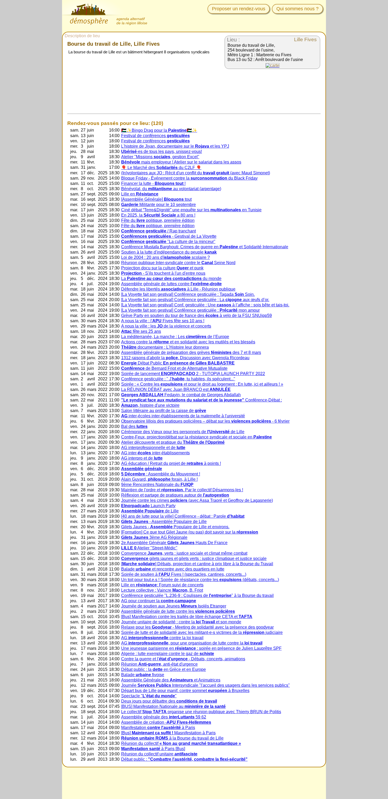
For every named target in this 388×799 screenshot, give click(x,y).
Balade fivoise (142, 674)
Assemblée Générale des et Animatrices (170, 680)
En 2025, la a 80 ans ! (158, 215)
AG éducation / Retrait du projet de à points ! (171, 463)
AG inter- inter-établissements (155, 453)
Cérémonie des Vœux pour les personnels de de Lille (182, 431)
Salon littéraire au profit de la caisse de (163, 410)
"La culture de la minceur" (168, 241)
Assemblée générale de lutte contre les (178, 611)
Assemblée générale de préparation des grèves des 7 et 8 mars (191, 352)
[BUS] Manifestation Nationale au (173, 706)
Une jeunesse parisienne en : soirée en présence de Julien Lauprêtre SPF (201, 648)
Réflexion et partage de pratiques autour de (175, 495)
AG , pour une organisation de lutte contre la (191, 643)
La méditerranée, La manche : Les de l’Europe (175, 336)
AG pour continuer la (158, 601)
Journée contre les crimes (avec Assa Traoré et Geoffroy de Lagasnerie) (197, 500)
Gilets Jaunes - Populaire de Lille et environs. (175, 527)
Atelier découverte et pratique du (173, 442)
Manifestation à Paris (158, 727)
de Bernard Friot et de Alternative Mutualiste (174, 368)
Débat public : (184, 759)
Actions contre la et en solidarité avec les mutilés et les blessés (188, 342)
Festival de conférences (155, 135)
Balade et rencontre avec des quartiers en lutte (172, 569)
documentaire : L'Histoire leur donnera (165, 347)
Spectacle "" (149, 696)
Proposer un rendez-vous (238, 8)
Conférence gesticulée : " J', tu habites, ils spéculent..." (178, 379)
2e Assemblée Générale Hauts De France (174, 542)
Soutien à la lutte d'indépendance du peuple (169, 252)
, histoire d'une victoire (150, 405)
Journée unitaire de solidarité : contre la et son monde (181, 622)
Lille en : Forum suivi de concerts (162, 585)
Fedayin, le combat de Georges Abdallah (181, 395)
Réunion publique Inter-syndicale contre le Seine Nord (178, 262)
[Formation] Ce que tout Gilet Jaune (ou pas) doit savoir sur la (189, 532)
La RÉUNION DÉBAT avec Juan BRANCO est (176, 389)
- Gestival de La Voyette (168, 236)
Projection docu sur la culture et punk (162, 268)
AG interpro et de (142, 458)
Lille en (139, 194)
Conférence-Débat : (201, 400)
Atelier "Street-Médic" (149, 548)
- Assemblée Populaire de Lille (164, 521)
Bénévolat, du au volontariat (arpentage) (171, 188)
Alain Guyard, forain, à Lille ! (159, 479)
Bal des (134, 426)
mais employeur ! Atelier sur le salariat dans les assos (181, 162)
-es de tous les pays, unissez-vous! (161, 151)
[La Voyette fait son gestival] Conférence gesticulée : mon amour (190, 310)
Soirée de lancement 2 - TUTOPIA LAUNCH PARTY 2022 (193, 373)
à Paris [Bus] (153, 748)
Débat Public (178, 363)
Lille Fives (305, 39)
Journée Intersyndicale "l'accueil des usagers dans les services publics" (205, 685)
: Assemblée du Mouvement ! (160, 474)
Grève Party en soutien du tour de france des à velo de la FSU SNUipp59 (196, 315)
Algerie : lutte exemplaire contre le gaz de (167, 653)
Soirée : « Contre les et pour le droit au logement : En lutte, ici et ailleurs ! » (202, 384)
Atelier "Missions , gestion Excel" (160, 157)
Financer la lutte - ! (153, 183)
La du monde (171, 278)
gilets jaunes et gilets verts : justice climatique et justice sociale (194, 558)
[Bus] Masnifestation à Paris (168, 733)
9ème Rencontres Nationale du (157, 484)
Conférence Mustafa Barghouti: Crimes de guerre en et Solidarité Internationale (204, 247)
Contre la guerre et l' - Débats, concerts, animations (183, 659)
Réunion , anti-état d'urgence (159, 664)
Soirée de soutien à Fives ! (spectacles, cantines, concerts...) (183, 574)
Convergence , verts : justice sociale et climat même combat (184, 553)
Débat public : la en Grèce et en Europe (163, 669)
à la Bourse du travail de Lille (172, 738)
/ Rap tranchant (158, 231)
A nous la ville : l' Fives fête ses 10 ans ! (162, 321)
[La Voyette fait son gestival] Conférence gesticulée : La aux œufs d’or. (195, 299)
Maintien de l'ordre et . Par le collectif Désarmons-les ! (182, 490)
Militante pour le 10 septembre (158, 204)
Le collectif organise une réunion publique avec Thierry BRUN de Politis (201, 711)
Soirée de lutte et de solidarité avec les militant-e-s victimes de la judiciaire (202, 632)
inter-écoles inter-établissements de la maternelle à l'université (183, 416)
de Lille (150, 511)
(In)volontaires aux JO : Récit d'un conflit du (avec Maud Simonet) (195, 173)
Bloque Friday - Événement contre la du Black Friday (189, 178)
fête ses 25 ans (141, 331)
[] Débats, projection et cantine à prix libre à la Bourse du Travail (197, 564)
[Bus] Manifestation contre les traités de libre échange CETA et (186, 616)
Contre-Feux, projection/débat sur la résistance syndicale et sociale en (196, 437)
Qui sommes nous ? (297, 8)
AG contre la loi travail (162, 638)
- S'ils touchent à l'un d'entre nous (163, 273)
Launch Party (148, 505)
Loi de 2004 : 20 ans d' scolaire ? (165, 257)
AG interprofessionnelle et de (153, 447)
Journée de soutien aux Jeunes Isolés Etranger (173, 606)
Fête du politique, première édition (158, 220)
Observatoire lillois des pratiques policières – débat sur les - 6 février (205, 421)
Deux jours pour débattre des (169, 701)
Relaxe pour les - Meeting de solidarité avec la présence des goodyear (197, 627)
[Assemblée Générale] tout (156, 199)
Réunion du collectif (181, 743)
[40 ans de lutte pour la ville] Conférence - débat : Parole (182, 516)
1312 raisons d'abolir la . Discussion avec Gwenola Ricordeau (185, 358)
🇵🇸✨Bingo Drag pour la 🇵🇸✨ (159, 130)
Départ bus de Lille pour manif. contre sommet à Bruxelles (185, 690)
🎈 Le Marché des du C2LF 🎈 (161, 167)
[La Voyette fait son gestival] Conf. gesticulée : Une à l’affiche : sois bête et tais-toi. (205, 305)
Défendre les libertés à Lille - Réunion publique (178, 289)
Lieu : (233, 40)
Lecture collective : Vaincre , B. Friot (162, 590)
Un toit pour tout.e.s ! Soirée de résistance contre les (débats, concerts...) (200, 579)
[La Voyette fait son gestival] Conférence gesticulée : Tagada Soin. (188, 294)
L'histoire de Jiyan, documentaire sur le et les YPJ (175, 146)
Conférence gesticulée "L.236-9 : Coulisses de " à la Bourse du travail (197, 595)
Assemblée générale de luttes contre (171, 284)
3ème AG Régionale (154, 537)
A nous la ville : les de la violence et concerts (166, 326)
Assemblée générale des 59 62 (163, 717)
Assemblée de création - (166, 722)
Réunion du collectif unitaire (159, 754)
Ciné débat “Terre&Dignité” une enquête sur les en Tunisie (191, 210)
